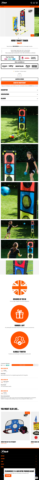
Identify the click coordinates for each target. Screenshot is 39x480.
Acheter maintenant (19, 83)
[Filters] (35, 365)
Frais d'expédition (16, 46)
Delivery (3, 98)
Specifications (5, 94)
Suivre (2, 466)
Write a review (22, 365)
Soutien (2, 464)
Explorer (2, 458)
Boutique (2, 456)
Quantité (19, 73)
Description (4, 90)
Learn (2, 461)
